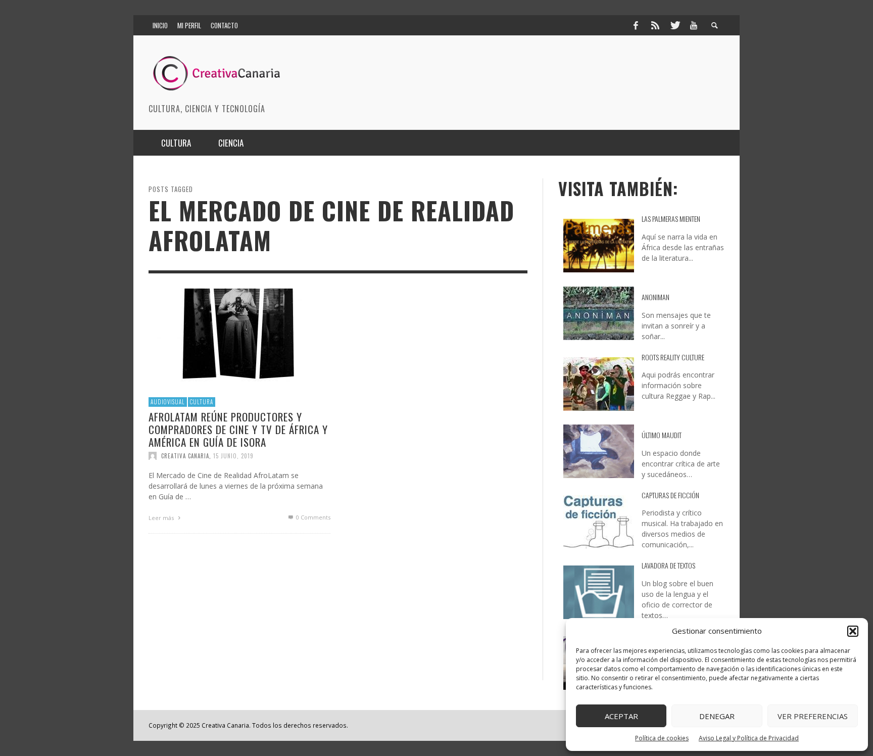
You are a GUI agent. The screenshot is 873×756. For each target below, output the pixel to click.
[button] (853, 631)
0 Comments (312, 517)
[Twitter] (674, 25)
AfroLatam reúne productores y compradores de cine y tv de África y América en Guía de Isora (238, 428)
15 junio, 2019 (233, 456)
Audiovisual (168, 402)
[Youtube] (693, 25)
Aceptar (621, 716)
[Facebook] (635, 25)
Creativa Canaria (185, 456)
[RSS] (655, 25)
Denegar (717, 716)
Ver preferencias (813, 716)
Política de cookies (662, 738)
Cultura (201, 402)
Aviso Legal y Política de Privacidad (749, 738)
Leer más (162, 518)
